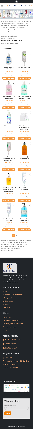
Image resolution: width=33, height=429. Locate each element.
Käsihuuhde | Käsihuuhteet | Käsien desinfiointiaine (9, 158)
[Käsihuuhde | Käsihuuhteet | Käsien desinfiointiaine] (8, 148)
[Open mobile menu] (2, 6)
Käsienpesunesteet (8, 126)
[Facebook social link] (16, 1)
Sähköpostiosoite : (10, 405)
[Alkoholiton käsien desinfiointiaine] (8, 58)
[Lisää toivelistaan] (13, 53)
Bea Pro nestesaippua (24, 67)
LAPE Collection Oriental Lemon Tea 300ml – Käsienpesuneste (9, 189)
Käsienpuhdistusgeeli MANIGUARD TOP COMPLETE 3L (24, 127)
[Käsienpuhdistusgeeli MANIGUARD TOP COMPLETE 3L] (24, 117)
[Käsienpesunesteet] (8, 117)
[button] (8, 78)
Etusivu (3, 36)
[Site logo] (16, 6)
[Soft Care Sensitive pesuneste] (8, 210)
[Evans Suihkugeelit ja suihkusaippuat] (8, 88)
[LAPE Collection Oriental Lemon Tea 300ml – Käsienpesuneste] (8, 179)
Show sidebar (7, 48)
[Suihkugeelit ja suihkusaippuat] (24, 210)
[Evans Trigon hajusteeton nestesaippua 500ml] (24, 88)
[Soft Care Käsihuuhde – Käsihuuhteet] (24, 179)
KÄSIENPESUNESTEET (8, 38)
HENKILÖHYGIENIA (13, 36)
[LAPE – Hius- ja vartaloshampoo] (24, 148)
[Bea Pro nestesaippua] (24, 58)
